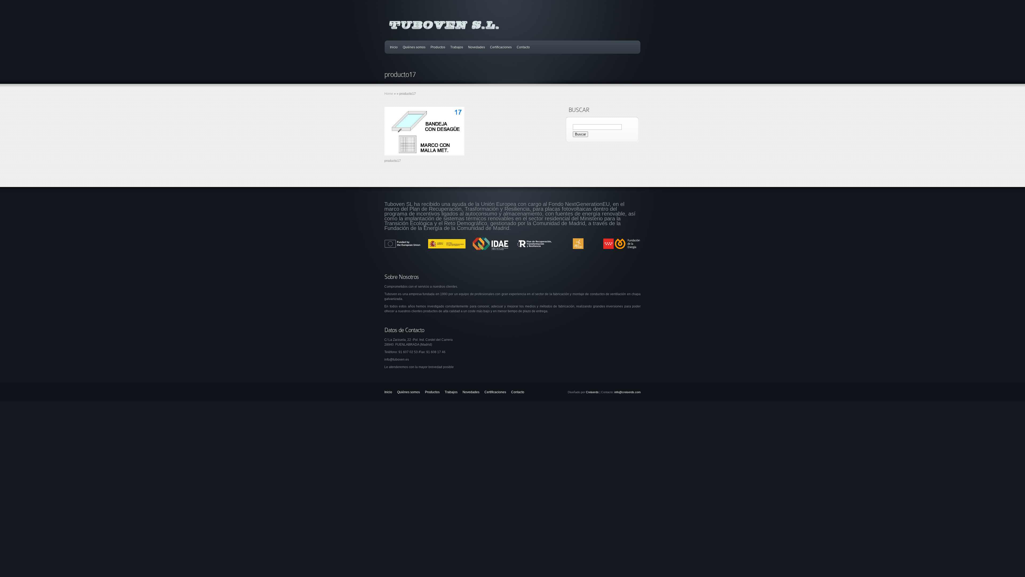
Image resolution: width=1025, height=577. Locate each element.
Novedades (476, 47)
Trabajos (456, 47)
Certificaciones (501, 47)
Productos (438, 47)
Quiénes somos (414, 47)
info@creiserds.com (627, 392)
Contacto (523, 47)
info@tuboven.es (396, 359)
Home (388, 94)
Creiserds (592, 392)
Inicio (394, 47)
